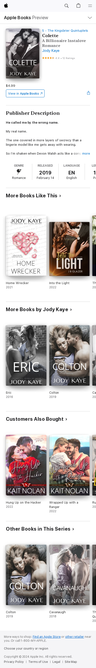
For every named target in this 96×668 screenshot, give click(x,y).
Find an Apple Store (47, 637)
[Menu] (90, 6)
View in (23, 93)
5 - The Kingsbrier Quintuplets (65, 30)
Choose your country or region (26, 648)
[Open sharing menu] (88, 93)
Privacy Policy (14, 662)
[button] (66, 6)
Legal (56, 662)
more (86, 153)
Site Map (71, 662)
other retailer (74, 637)
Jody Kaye (51, 50)
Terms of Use (38, 662)
